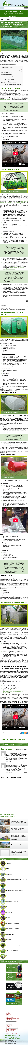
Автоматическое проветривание (13, 84)
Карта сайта (9, 1040)
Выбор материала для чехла (9, 76)
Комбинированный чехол (9, 82)
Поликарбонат (8, 81)
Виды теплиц (7, 19)
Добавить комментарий (21, 749)
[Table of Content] (20, 70)
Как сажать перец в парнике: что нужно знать (14, 202)
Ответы (20, 11)
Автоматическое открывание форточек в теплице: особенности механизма (15, 691)
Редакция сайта (8, 14)
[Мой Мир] (27, 733)
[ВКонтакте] (21, 733)
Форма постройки (7, 74)
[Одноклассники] (25, 733)
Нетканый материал (10, 77)
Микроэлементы (12, 1003)
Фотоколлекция (19, 14)
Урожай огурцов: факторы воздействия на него (14, 268)
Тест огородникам (14, 16)
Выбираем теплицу (7, 72)
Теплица (2, 19)
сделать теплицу (5, 99)
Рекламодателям (10, 1041)
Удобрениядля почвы (10, 995)
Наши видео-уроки (11, 11)
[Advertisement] (14, 797)
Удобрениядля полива (10, 999)
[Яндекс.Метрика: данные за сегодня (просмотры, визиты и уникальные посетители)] (10, 1043)
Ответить (25, 761)
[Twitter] (23, 733)
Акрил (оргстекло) (9, 79)
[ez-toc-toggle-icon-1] (19, 70)
